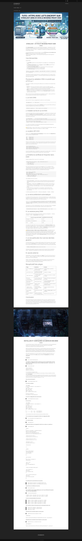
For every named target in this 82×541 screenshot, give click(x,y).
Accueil (15, 7)
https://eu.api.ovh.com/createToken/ (37, 133)
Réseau (18, 7)
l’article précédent (30, 47)
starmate (45, 42)
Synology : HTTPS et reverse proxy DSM (41, 44)
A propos (66, 3)
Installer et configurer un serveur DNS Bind (41, 341)
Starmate (17, 3)
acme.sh (41, 64)
